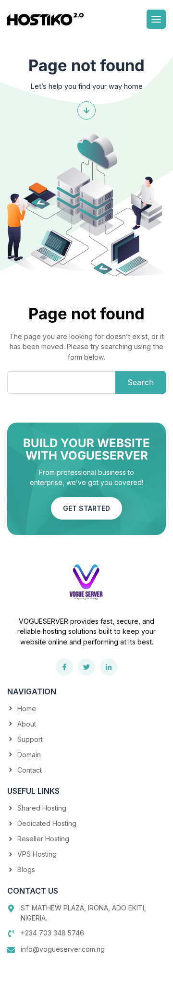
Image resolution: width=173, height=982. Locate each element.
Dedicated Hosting (46, 823)
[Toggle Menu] (156, 19)
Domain (29, 755)
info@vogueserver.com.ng (63, 949)
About (26, 724)
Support (30, 739)
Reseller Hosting (43, 839)
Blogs (26, 869)
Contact (29, 770)
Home (26, 708)
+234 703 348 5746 (52, 933)
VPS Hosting (37, 854)
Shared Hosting (41, 808)
